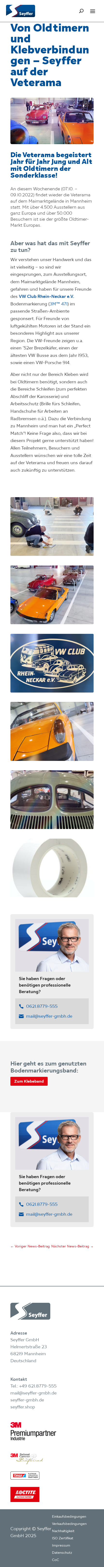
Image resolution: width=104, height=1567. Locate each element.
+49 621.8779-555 (38, 1386)
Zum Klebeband (29, 1081)
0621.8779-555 (42, 1006)
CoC (55, 1560)
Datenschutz (62, 1553)
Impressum (61, 1546)
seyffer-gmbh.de (27, 1400)
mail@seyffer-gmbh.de (49, 1016)
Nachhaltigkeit (63, 1531)
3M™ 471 (58, 304)
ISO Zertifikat (62, 1538)
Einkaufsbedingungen (69, 1517)
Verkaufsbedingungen (69, 1524)
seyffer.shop (22, 1407)
